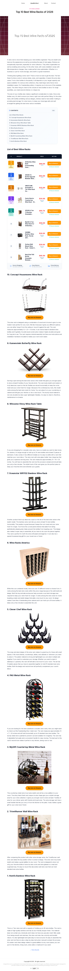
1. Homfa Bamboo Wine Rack (18, 141)
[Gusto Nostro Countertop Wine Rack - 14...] (20, 200)
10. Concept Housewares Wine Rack (20, 117)
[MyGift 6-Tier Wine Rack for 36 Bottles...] (20, 223)
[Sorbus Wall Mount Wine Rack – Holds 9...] (20, 246)
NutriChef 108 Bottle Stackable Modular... (29, 257)
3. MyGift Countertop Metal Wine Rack (20, 136)
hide (53, 110)
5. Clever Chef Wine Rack (17, 130)
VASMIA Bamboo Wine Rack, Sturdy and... (29, 235)
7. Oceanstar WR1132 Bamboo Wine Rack (21, 125)
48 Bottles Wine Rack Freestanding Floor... (30, 164)
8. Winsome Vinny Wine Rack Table (20, 123)
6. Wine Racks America (16, 128)
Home (23, 3)
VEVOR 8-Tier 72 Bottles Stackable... (29, 212)
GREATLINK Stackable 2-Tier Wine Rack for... (30, 188)
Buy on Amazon (54, 163)
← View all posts (34, 950)
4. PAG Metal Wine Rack (16, 133)
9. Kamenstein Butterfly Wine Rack (19, 120)
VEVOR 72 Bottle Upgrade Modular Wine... (30, 176)
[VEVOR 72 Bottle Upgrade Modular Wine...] (20, 176)
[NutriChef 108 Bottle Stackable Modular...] (20, 257)
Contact (53, 3)
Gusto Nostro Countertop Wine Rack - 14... (30, 200)
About (46, 3)
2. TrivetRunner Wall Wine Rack (18, 138)
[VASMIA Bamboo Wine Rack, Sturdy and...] (20, 235)
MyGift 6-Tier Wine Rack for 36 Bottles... (29, 223)
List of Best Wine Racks (16, 115)
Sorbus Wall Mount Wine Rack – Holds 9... (30, 246)
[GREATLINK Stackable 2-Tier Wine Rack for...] (20, 188)
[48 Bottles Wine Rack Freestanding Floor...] (20, 164)
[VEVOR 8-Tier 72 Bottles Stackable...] (20, 212)
